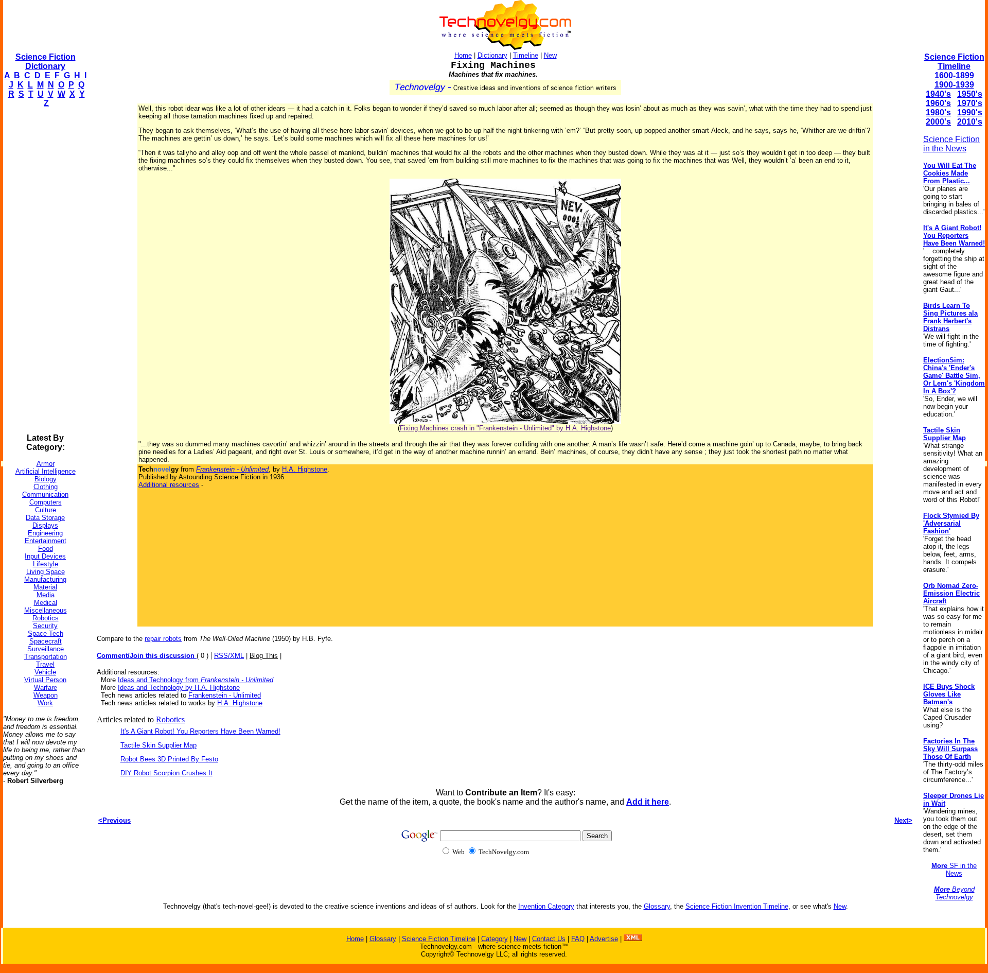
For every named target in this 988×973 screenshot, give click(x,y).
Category (494, 939)
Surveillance (45, 649)
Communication (45, 494)
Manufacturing (45, 579)
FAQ (578, 939)
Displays (45, 525)
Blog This (264, 655)
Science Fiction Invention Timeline (736, 906)
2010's (969, 121)
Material (45, 587)
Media (46, 595)
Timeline (525, 55)
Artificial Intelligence (45, 471)
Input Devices (45, 556)
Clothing (45, 487)
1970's (969, 103)
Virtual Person (45, 680)
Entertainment (45, 541)
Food (45, 548)
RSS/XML (229, 655)
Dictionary (492, 55)
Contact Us (549, 939)
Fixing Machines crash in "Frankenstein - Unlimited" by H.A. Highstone (505, 428)
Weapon (45, 695)
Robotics (45, 618)
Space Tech (45, 633)
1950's (969, 94)
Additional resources (168, 485)
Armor (46, 463)
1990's (969, 112)
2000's (938, 121)
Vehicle (45, 672)
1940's (938, 94)
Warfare (45, 687)
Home (463, 55)
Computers (45, 502)
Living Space (45, 572)
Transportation (45, 657)
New (550, 55)
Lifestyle (45, 564)
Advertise (604, 939)
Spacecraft (45, 641)
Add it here (647, 801)
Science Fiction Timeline (954, 62)
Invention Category (546, 906)
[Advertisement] (44, 270)
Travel (45, 664)
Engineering (45, 533)
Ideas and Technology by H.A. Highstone (179, 687)
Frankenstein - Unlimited (224, 695)
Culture (45, 510)
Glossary (657, 906)
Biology (45, 479)
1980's (938, 112)
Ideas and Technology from (195, 680)
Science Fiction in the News (951, 144)
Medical (45, 602)
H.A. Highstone (304, 469)
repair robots (163, 638)
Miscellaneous (45, 610)
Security (45, 626)
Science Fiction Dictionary (45, 62)
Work (45, 703)
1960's (938, 103)
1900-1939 (954, 84)
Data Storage (45, 518)
